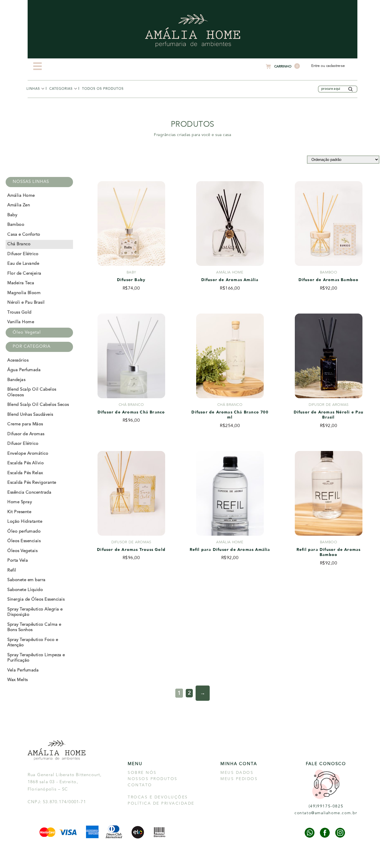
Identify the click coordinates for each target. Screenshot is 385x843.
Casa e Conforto (23, 235)
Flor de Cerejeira (24, 273)
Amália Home (39, 99)
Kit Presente (19, 512)
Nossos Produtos (153, 779)
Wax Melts (17, 680)
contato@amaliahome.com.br (326, 813)
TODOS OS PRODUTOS (103, 89)
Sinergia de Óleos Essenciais (36, 599)
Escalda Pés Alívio (25, 463)
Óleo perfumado (24, 531)
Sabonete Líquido (25, 590)
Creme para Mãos (25, 424)
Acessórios (59, 99)
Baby (12, 215)
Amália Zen (18, 205)
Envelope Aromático (27, 454)
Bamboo (15, 225)
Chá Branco (18, 244)
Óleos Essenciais (24, 541)
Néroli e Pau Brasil (26, 303)
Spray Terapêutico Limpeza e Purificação (36, 658)
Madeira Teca (20, 283)
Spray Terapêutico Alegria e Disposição (35, 612)
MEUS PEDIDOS (239, 779)
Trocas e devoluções (158, 797)
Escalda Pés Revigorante (31, 483)
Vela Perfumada (23, 670)
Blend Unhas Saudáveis (30, 415)
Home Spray (19, 502)
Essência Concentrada (29, 493)
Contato (140, 785)
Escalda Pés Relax (25, 473)
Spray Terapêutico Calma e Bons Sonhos (34, 627)
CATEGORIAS (61, 89)
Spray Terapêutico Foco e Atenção (32, 643)
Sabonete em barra (26, 580)
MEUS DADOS (236, 773)
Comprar (131, 305)
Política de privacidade (161, 803)
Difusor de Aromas (26, 434)
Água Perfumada (24, 370)
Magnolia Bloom (24, 293)
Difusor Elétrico (22, 254)
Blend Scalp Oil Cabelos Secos (38, 405)
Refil (11, 570)
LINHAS (33, 89)
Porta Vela (17, 561)
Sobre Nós (142, 773)
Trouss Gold (19, 312)
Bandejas (16, 380)
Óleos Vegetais (22, 551)
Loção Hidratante (24, 522)
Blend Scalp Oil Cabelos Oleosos (31, 392)
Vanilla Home (20, 322)
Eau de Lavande (23, 264)
